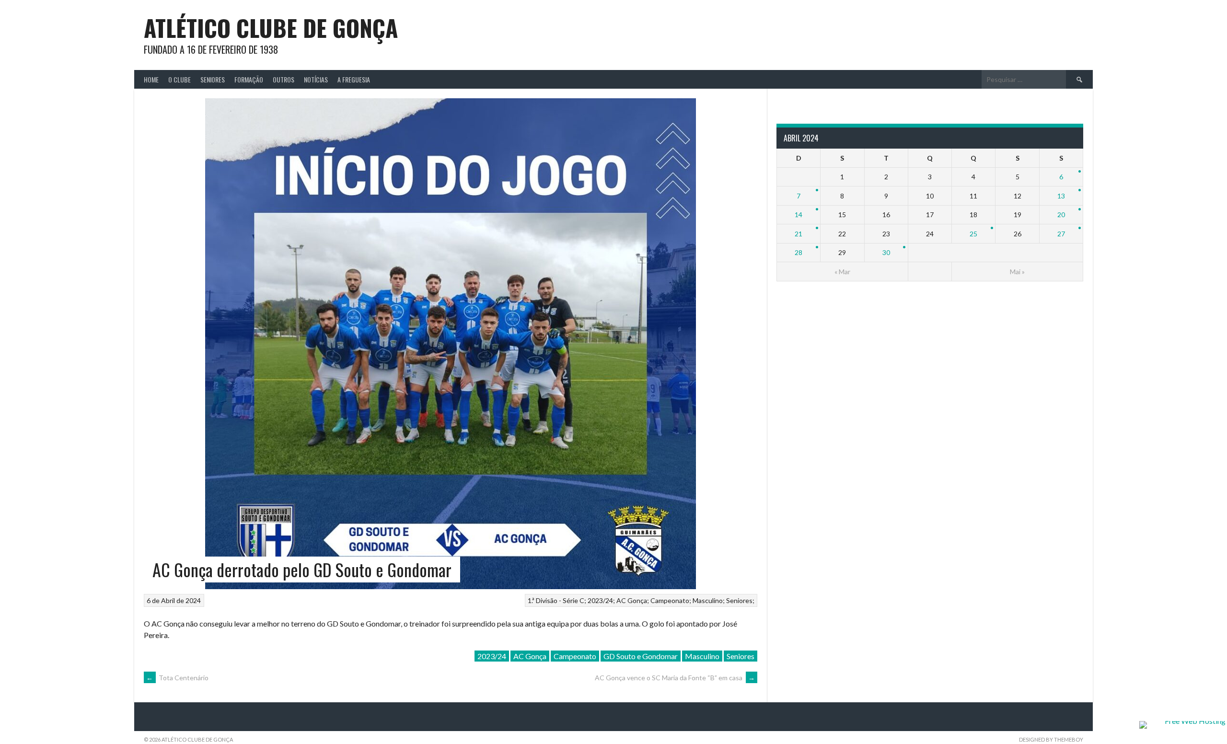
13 (1061, 196)
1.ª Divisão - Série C (556, 600)
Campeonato (669, 600)
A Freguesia (353, 79)
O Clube (179, 79)
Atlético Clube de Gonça (271, 28)
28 (798, 252)
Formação (248, 79)
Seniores (212, 79)
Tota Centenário (177, 678)
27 (1061, 234)
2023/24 (600, 600)
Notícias (316, 79)
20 (1061, 214)
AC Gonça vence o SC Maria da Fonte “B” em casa (675, 678)
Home (151, 79)
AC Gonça (631, 600)
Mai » (1017, 271)
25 (973, 234)
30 (886, 252)
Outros (283, 79)
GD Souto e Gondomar (640, 656)
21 (798, 234)
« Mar (842, 271)
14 (798, 214)
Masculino (708, 600)
